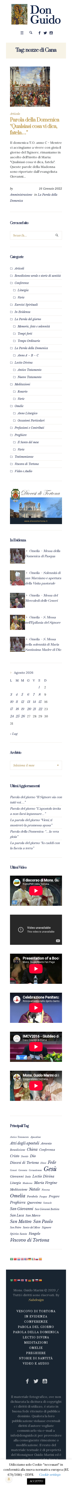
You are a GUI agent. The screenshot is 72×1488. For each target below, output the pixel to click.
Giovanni (17, 1176)
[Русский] (37, 1259)
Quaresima (34, 1202)
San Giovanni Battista (47, 1209)
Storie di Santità (36, 1358)
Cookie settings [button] (49, 1475)
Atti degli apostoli (24, 1143)
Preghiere (21, 435)
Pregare (54, 1196)
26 (23, 716)
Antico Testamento (29, 370)
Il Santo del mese (28, 442)
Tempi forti (25, 333)
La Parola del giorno (28, 319)
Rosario (22, 391)
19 (22, 709)
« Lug (13, 734)
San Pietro (15, 1227)
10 (11, 702)
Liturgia (23, 290)
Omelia (17, 1196)
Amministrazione (21, 194)
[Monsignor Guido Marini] (36, 14)
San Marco (33, 1215)
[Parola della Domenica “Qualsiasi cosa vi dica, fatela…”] (30, 87)
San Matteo (21, 1221)
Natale (34, 1189)
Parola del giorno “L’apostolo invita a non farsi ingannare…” (35, 811)
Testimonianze (24, 457)
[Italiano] (33, 1259)
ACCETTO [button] (36, 1481)
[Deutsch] (30, 1259)
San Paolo (43, 1221)
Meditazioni (22, 384)
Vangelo (34, 1234)
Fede (52, 1162)
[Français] (26, 1259)
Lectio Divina (24, 362)
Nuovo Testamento (29, 377)
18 (17, 709)
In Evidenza (22, 312)
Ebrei (43, 1163)
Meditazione (18, 1189)
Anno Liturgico (27, 413)
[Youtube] (51, 33)
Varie (21, 297)
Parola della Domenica (36, 1332)
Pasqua (43, 1196)
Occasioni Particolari (31, 420)
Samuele (47, 1202)
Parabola (32, 1196)
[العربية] (12, 1259)
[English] (22, 1259)
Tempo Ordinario (29, 341)
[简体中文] (15, 1259)
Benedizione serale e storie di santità (38, 276)
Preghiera (18, 1202)
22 (40, 709)
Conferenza (47, 1150)
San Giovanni (21, 1208)
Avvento (46, 1143)
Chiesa (32, 1149)
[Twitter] (45, 33)
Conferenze (22, 283)
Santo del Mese (31, 1227)
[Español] (40, 1259)
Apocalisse (35, 1137)
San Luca (17, 1215)
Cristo (14, 1156)
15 (39, 702)
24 (12, 716)
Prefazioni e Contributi (29, 428)
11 (17, 702)
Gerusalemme (35, 1170)
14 (34, 702)
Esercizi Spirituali (26, 304)
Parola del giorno (36, 1327)
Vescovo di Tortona (27, 464)
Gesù (50, 1169)
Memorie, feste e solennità (34, 326)
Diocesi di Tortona (24, 1163)
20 (29, 709)
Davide (24, 1156)
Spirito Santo (18, 1234)
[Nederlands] (19, 1259)
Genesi (13, 1170)
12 (22, 702)
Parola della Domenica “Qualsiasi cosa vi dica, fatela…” (34, 126)
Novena (46, 1189)
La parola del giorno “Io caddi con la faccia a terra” (35, 845)
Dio (33, 1156)
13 (28, 702)
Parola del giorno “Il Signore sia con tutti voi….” (36, 799)
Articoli (19, 268)
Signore (46, 1227)
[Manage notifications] (9, 1479)
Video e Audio (23, 471)
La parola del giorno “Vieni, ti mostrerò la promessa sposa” (31, 822)
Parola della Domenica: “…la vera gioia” (34, 834)
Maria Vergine (45, 1183)
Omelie (19, 406)
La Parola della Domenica (31, 348)
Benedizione (17, 1150)
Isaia (28, 1176)
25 (17, 716)
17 (11, 709)
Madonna (27, 1183)
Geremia (22, 1170)
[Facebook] (40, 33)
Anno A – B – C (28, 355)
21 (34, 709)
